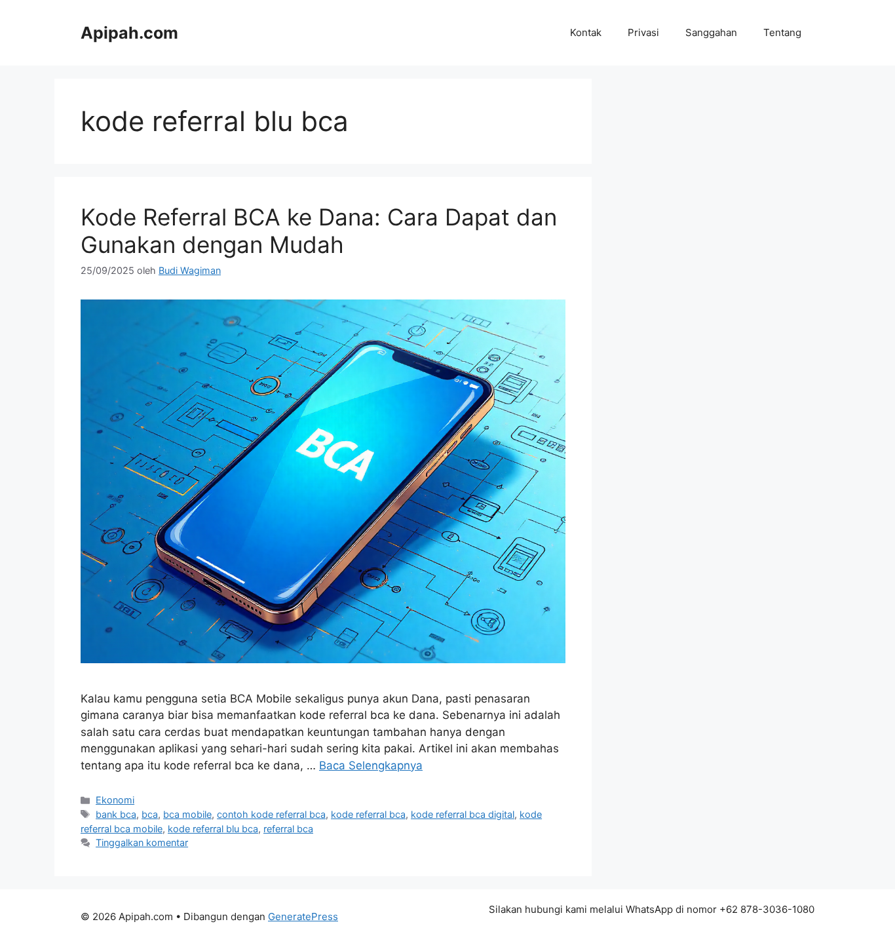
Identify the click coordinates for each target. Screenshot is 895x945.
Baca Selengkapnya (371, 765)
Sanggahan (711, 32)
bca (150, 814)
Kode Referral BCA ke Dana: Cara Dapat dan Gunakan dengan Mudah (319, 230)
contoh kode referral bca (271, 814)
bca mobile (187, 814)
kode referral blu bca (213, 828)
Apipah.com (129, 33)
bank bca (116, 814)
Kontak (585, 32)
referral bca (288, 828)
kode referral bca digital (462, 814)
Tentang (782, 32)
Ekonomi (115, 799)
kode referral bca (368, 814)
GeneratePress (303, 916)
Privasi (643, 32)
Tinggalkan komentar (142, 842)
